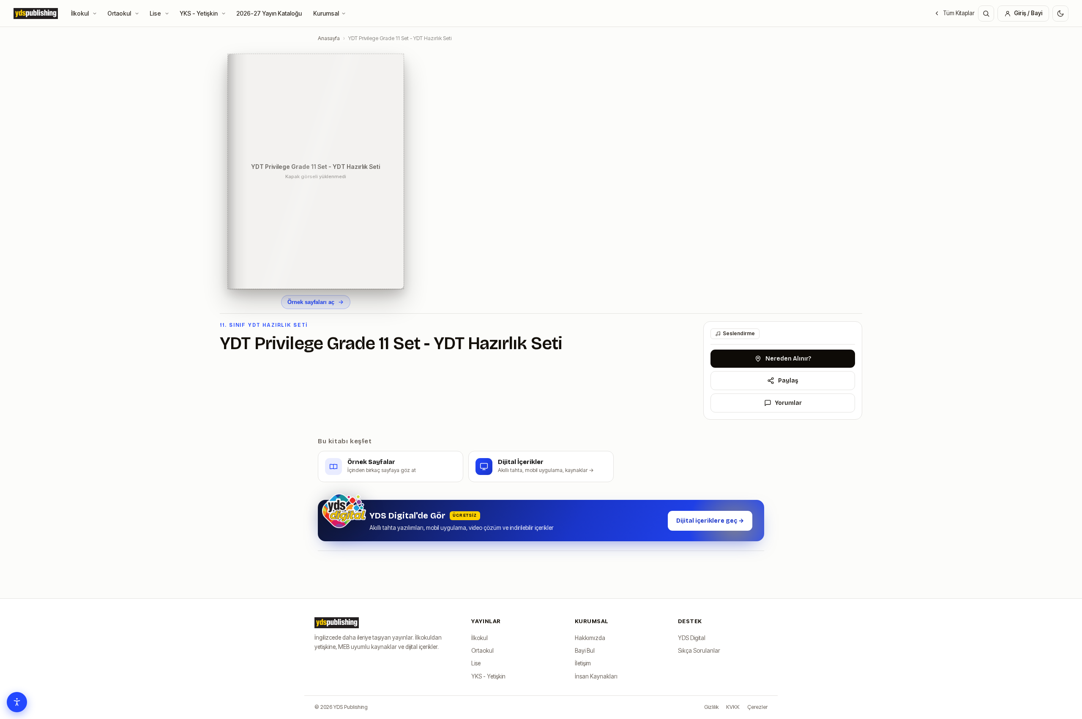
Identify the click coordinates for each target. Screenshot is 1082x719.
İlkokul (80, 13)
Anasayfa (329, 38)
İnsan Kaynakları (596, 676)
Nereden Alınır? (788, 358)
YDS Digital (691, 638)
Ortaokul (119, 13)
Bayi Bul (585, 650)
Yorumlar (788, 403)
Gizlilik (711, 707)
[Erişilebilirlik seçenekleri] (17, 702)
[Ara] (986, 13)
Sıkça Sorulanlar (699, 650)
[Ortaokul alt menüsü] (138, 13)
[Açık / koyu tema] (1060, 13)
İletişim (583, 663)
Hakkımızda (590, 638)
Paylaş (788, 380)
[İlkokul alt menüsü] (96, 13)
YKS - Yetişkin (199, 13)
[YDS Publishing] (36, 13)
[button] (315, 171)
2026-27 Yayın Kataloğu (269, 13)
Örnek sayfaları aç (310, 302)
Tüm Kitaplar (959, 13)
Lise (155, 13)
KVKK (733, 707)
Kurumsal (326, 13)
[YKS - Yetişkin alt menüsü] (225, 13)
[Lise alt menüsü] (168, 13)
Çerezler (757, 707)
